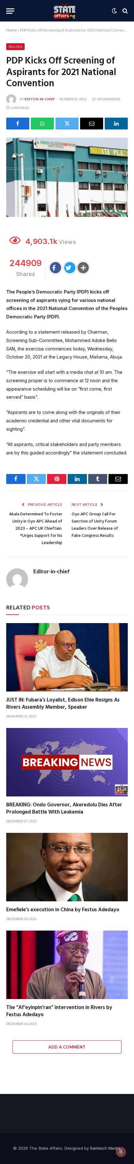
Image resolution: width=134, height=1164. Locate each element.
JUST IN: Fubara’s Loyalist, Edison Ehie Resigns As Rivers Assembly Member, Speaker (63, 703)
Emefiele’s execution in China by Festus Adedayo (62, 910)
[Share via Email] (91, 123)
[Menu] (10, 11)
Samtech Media (105, 1148)
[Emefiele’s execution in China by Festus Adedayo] (67, 867)
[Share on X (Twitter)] (67, 123)
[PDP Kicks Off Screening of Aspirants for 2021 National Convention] (67, 177)
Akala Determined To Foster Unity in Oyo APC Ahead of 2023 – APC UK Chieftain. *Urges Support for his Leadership (35, 529)
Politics (15, 47)
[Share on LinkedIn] (116, 123)
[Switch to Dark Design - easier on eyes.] (114, 11)
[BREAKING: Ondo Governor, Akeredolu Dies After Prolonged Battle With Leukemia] (67, 762)
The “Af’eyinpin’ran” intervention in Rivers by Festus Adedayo (59, 1011)
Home (11, 30)
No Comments (108, 99)
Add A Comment (66, 1046)
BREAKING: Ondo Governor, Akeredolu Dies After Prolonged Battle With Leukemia (64, 808)
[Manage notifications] (121, 1152)
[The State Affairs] (65, 11)
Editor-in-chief (40, 99)
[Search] (124, 11)
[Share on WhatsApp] (42, 123)
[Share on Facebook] (17, 123)
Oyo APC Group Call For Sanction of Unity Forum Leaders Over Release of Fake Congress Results (95, 525)
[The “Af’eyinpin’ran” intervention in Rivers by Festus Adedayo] (67, 965)
